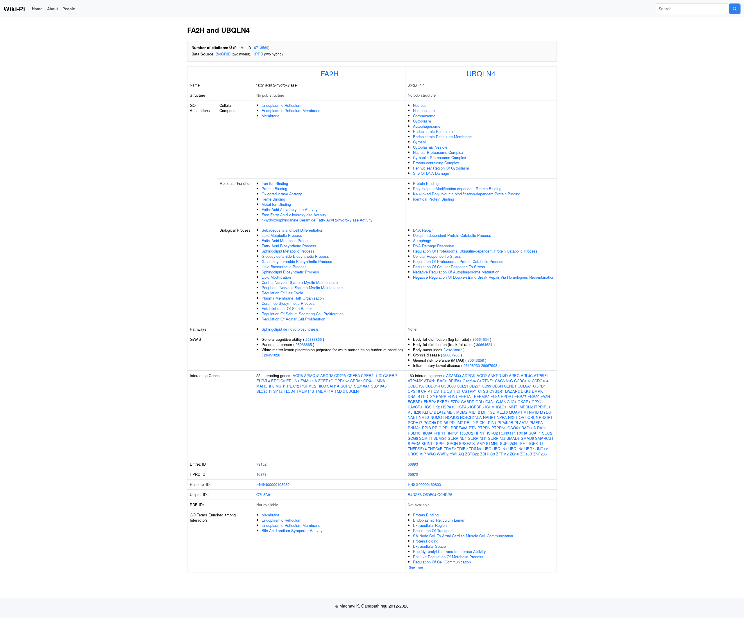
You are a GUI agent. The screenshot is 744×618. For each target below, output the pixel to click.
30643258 (476, 360)
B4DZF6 (415, 494)
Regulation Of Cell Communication (442, 562)
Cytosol (419, 142)
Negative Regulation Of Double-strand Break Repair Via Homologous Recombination (483, 277)
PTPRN (483, 427)
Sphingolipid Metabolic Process (288, 251)
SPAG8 (414, 443)
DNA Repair (423, 230)
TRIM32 (475, 448)
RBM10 (414, 433)
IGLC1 (501, 407)
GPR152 (342, 380)
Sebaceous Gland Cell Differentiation (292, 230)
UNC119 (542, 448)
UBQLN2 (515, 448)
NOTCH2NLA (471, 417)
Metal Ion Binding (276, 204)
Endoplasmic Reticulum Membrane (291, 110)
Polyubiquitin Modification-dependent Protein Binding (457, 188)
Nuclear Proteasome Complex (438, 152)
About (52, 8)
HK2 (436, 407)
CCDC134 (540, 380)
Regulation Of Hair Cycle (282, 293)
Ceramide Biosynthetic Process (288, 303)
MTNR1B (531, 412)
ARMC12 (311, 375)
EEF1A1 (466, 396)
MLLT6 (502, 412)
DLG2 (383, 375)
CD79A (340, 375)
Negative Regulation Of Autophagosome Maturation (456, 272)
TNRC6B (435, 448)
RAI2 (541, 427)
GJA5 (501, 401)
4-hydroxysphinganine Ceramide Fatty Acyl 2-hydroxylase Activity (317, 220)
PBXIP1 (545, 417)
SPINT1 (428, 443)
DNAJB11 (416, 396)
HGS (427, 407)
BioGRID (223, 54)
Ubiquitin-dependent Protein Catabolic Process (452, 235)
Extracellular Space (429, 546)
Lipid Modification (276, 277)
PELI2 (469, 422)
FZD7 (455, 401)
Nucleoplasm (424, 110)
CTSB (483, 391)
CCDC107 (522, 380)
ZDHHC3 (487, 454)
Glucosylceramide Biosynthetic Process (295, 256)
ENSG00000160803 (424, 484)
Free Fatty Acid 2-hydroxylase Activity (294, 214)
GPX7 (537, 401)
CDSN (497, 386)
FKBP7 (443, 401)
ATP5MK (415, 380)
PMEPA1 (537, 422)
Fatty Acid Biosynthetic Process (289, 245)
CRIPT (426, 391)
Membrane (270, 115)
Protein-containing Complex (436, 162)
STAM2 (478, 443)
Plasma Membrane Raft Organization (293, 298)
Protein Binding (274, 188)
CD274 (475, 386)
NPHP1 (489, 417)
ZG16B (526, 454)
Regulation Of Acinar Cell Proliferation (293, 319)
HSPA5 (463, 407)
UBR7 (529, 448)
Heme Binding (273, 199)
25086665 (304, 344)
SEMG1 (440, 438)
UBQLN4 (481, 73)
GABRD (467, 401)
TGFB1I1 (535, 443)
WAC (431, 454)
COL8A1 (525, 386)
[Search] (735, 8)
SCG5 (413, 438)
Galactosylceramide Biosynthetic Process (297, 261)
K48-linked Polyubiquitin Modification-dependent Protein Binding (466, 194)
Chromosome (424, 115)
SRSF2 (465, 443)
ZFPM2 (502, 454)
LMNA (380, 380)
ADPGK (468, 375)
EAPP (441, 396)
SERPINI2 (496, 438)
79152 (261, 464)
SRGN (452, 443)
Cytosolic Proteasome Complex (439, 157)
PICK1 (481, 422)
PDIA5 (442, 422)
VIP (423, 454)
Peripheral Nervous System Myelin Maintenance (302, 287)
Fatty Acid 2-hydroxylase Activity (290, 209)
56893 (413, 464)
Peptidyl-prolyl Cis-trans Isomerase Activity (449, 551)
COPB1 (539, 386)
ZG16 (514, 454)
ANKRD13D (498, 375)
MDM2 (461, 412)
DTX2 (430, 396)
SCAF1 (535, 433)
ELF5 (495, 396)
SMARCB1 (544, 438)
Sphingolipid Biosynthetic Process (290, 272)
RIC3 (321, 386)
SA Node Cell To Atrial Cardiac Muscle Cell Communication (463, 535)
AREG (514, 375)
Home (37, 8)
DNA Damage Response (433, 245)
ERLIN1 (292, 380)
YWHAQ (457, 454)
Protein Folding (425, 541)
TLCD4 (289, 391)
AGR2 (482, 375)
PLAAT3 (521, 422)
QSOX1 (513, 427)
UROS (413, 454)
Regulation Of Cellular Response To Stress (449, 266)
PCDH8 (429, 422)
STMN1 (492, 443)
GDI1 (479, 401)
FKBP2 (430, 401)
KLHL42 (429, 412)
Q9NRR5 (444, 494)
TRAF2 (450, 448)
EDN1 (452, 396)
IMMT (512, 407)
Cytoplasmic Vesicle (430, 147)
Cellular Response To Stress (437, 256)
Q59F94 (429, 494)
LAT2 (441, 412)
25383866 (313, 339)
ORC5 (532, 417)
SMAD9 (527, 438)
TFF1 (522, 443)
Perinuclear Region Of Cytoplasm (441, 168)
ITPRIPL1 (542, 407)
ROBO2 (466, 433)
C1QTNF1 (485, 380)
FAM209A (309, 380)
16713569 (260, 47)
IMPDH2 (525, 407)
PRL (446, 427)
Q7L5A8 (263, 494)
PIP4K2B (505, 422)
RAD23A (528, 427)
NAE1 (413, 417)
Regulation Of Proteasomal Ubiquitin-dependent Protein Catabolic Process (475, 251)
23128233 (472, 365)
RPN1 (479, 433)
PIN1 (492, 422)
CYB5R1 (496, 391)
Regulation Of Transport (433, 530)
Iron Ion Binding (275, 183)
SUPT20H (508, 443)
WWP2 (442, 454)
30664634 (481, 339)
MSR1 (281, 386)
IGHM (490, 407)
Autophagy (422, 240)
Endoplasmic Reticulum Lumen (439, 520)
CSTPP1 (469, 391)
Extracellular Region (430, 525)
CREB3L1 (369, 375)
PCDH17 (415, 422)
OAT (522, 417)
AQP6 (298, 375)
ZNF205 (540, 454)
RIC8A (426, 433)
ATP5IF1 (541, 375)
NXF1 (513, 417)
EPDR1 (507, 396)
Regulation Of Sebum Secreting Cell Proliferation (303, 313)
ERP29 (533, 396)
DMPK (537, 391)
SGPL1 (347, 386)
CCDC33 (448, 386)
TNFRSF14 (417, 448)
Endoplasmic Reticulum (281, 105)
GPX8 (368, 380)
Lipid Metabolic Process (282, 235)
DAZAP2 (512, 391)
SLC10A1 (362, 386)
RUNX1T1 (507, 433)
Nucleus (420, 105)
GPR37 (356, 380)
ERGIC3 (278, 380)
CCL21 (462, 386)
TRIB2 (462, 448)
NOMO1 (437, 417)
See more (416, 567)
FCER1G (325, 380)
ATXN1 (430, 380)
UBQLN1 (499, 448)
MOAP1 (515, 412)
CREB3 (353, 375)
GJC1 (511, 401)
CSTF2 (440, 391)
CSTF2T (454, 391)
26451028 (272, 355)
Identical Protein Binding (433, 199)
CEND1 (510, 386)
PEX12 (293, 386)
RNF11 (439, 433)
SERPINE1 (457, 438)
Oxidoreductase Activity (282, 194)
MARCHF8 (265, 386)
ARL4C (527, 375)
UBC (487, 448)
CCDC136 (416, 386)
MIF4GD (488, 412)
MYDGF (547, 412)
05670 (413, 474)
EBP (393, 375)
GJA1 (490, 401)
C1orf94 (469, 380)
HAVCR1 (415, 407)
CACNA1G (504, 380)
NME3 (424, 417)
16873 (261, 474)
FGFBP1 (415, 401)
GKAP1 (524, 401)
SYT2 (277, 391)
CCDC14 (432, 386)
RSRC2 (491, 433)
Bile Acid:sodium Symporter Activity (292, 530)
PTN (472, 427)
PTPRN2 (498, 427)
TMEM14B (305, 391)
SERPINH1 (477, 438)
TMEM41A (324, 391)
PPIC (436, 427)
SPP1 (441, 443)
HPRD (258, 54)
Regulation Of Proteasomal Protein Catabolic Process (458, 261)
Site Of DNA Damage (431, 173)
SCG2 (547, 433)
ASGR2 (326, 375)
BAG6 (442, 380)
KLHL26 (414, 412)
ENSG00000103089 (272, 484)
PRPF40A (459, 427)
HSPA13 (448, 407)
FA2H (330, 73)
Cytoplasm (422, 121)
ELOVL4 (263, 380)
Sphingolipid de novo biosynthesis (290, 329)
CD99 (486, 386)
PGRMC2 (308, 386)
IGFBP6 (477, 407)
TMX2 (340, 391)
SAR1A (333, 386)
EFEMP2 (481, 396)
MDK (451, 412)
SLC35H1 (264, 391)
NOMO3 (452, 417)
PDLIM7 (456, 422)
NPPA (502, 417)
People (68, 8)
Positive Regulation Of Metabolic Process (448, 556)
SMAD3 (513, 438)
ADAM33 (453, 375)
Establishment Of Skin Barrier (287, 308)
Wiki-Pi (14, 9)
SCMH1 (425, 438)
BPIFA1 (455, 380)
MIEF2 (474, 412)
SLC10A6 (379, 386)
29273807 (454, 349)
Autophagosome (426, 126)
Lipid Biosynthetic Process (284, 266)
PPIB (426, 427)
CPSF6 (414, 391)
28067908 (451, 355)
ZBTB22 (472, 454)
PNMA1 (414, 427)
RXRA (522, 433)
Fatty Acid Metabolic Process (287, 240)
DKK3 (526, 391)
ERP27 (520, 396)
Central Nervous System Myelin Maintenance (300, 282)
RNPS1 (452, 433)
